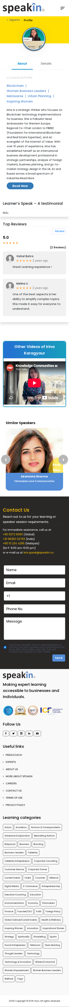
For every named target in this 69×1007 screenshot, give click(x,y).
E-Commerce (30, 886)
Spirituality (23, 936)
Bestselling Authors (44, 835)
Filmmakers (48, 903)
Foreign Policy (53, 911)
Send (58, 658)
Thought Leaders (14, 953)
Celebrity (33, 852)
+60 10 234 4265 (14, 543)
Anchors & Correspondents (45, 827)
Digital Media (12, 886)
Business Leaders (14, 852)
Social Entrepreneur (15, 945)
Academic (21, 827)
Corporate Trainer (37, 869)
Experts (15, 20)
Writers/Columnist (45, 961)
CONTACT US (14, 790)
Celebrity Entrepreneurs (17, 860)
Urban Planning (40, 96)
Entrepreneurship (51, 886)
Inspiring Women (20, 101)
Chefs (28, 877)
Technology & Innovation (18, 961)
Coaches (40, 877)
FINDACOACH (14, 755)
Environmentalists (14, 903)
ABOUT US (12, 769)
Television (35, 945)
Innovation (32, 928)
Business (24, 844)
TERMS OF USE (14, 798)
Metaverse (15, 96)
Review (59, 231)
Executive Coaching (15, 894)
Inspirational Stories (53, 928)
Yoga (20, 978)
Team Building (52, 945)
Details (46, 63)
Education (35, 894)
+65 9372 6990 (13, 534)
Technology (33, 953)
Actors (8, 827)
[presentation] (6, 459)
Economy (33, 903)
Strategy (9, 936)
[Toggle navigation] (64, 8)
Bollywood (10, 844)
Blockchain (16, 86)
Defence (53, 877)
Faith (38, 911)
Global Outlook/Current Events (21, 919)
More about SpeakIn (19, 776)
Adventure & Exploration (17, 835)
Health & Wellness (51, 919)
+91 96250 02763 (14, 539)
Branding (38, 844)
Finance (9, 911)
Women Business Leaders (27, 91)
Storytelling (40, 936)
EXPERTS (11, 762)
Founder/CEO (24, 911)
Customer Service (14, 869)
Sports (53, 936)
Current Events (12, 877)
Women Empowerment (17, 970)
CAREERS (11, 783)
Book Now (20, 186)
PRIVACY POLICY (15, 805)
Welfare (9, 978)
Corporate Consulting (45, 860)
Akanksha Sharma (34, 476)
